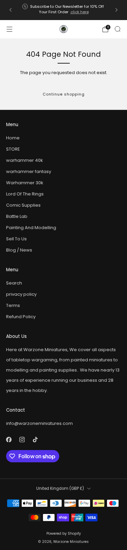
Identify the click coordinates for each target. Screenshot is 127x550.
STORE (13, 149)
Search (14, 283)
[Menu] (9, 29)
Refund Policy (21, 316)
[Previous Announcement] (10, 10)
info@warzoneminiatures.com (39, 423)
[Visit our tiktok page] (35, 439)
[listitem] (64, 10)
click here (79, 12)
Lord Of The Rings (25, 194)
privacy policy (21, 294)
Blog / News (19, 250)
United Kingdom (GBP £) (60, 488)
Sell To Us (16, 239)
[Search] (117, 28)
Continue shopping (64, 94)
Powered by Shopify (63, 533)
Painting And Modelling (31, 227)
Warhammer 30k (24, 182)
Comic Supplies (23, 205)
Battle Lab (16, 216)
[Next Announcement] (116, 10)
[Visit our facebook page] (8, 439)
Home (13, 138)
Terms (13, 305)
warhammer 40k (24, 160)
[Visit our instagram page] (21, 439)
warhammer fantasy (28, 171)
